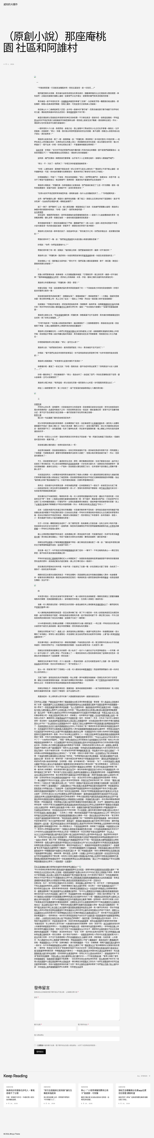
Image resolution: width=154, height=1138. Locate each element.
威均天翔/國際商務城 (92, 748)
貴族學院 (85, 796)
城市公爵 (97, 729)
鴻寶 (46, 956)
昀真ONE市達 (74, 896)
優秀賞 (94, 796)
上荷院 (110, 775)
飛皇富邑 (100, 796)
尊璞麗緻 (113, 704)
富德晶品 (61, 718)
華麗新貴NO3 (72, 815)
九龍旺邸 (97, 853)
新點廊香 (108, 953)
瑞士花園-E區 (64, 802)
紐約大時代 (67, 913)
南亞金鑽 (107, 924)
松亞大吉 (41, 872)
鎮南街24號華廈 (44, 896)
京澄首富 (75, 742)
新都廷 (79, 783)
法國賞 (49, 542)
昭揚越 (64, 777)
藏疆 (57, 959)
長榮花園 (69, 850)
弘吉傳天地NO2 (84, 710)
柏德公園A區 (83, 951)
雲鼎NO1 (64, 799)
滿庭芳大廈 (48, 848)
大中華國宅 (54, 880)
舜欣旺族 (108, 842)
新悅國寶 (83, 813)
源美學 (96, 845)
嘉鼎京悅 (91, 769)
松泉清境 (52, 721)
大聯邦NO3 (73, 740)
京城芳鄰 (39, 731)
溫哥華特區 (62, 721)
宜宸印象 (39, 607)
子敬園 (76, 875)
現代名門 (86, 780)
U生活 (70, 748)
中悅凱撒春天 (58, 896)
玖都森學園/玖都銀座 (107, 734)
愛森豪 (38, 853)
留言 (36, 997)
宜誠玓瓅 (43, 756)
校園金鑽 (104, 783)
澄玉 (52, 823)
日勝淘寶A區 (61, 745)
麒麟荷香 (50, 850)
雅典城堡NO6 (57, 945)
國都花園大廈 (110, 942)
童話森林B (74, 804)
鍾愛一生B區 (95, 715)
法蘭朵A (73, 867)
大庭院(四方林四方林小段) (52, 918)
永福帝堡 (90, 915)
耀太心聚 (50, 710)
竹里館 (42, 734)
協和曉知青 (108, 837)
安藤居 (112, 786)
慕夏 (41, 915)
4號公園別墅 (103, 710)
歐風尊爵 (99, 915)
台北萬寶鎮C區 (67, 891)
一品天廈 (45, 823)
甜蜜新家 (114, 759)
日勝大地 (110, 848)
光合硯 (73, 734)
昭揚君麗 (46, 704)
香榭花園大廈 (92, 799)
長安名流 (109, 796)
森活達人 (113, 926)
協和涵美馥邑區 (103, 829)
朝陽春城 (70, 550)
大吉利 (102, 878)
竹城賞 (84, 713)
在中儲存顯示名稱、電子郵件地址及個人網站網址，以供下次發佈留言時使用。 (67, 1045)
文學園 (58, 883)
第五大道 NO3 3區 (111, 713)
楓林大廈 (96, 713)
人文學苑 (111, 526)
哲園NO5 (95, 910)
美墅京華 (73, 718)
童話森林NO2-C (100, 813)
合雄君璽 (97, 921)
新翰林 (87, 845)
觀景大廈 (116, 780)
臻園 (62, 848)
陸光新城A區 (102, 948)
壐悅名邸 (105, 759)
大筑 (102, 905)
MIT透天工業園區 (99, 872)
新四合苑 (59, 810)
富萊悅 (47, 926)
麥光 (36, 937)
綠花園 (103, 756)
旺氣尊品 (66, 804)
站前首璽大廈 (107, 869)
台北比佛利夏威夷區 (82, 859)
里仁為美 (73, 772)
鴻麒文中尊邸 (48, 929)
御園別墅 (87, 850)
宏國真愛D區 (101, 723)
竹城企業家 (105, 488)
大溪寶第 (86, 902)
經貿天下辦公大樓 (80, 723)
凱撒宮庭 (90, 759)
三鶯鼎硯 (55, 940)
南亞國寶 (109, 856)
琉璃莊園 (108, 878)
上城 (113, 964)
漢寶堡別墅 (47, 799)
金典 (96, 750)
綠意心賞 (45, 967)
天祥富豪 (41, 729)
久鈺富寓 (48, 796)
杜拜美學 (69, 239)
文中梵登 (80, 869)
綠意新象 (78, 837)
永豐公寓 (41, 934)
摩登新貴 (61, 902)
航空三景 (37, 415)
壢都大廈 (86, 775)
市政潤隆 (111, 875)
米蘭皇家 (64, 926)
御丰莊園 (96, 832)
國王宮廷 (90, 734)
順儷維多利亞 (64, 899)
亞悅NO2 (48, 872)
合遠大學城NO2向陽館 (49, 845)
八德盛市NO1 (45, 940)
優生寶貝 (55, 783)
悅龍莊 (65, 829)
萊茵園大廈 (101, 775)
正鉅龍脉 (62, 723)
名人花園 (74, 707)
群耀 (36, 529)
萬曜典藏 (54, 967)
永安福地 (60, 315)
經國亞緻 (111, 726)
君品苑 (107, 702)
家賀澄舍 (57, 921)
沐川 (63, 832)
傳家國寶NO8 (70, 702)
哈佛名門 (69, 918)
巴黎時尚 (102, 680)
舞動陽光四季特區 (101, 896)
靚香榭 (102, 826)
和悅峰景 (93, 742)
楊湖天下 (41, 772)
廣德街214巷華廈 (77, 799)
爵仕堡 (82, 742)
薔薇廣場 (102, 818)
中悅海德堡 (66, 859)
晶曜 (110, 772)
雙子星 (83, 875)
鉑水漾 (99, 834)
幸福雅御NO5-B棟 (77, 937)
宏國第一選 (85, 810)
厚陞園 (78, 821)
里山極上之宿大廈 (60, 956)
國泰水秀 (100, 918)
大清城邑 (41, 886)
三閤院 (75, 878)
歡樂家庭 (112, 723)
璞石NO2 (68, 842)
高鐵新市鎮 (81, 807)
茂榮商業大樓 (69, 818)
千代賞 (53, 821)
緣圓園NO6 (46, 942)
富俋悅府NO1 (82, 880)
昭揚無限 (74, 713)
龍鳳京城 (81, 878)
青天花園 (88, 829)
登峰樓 (65, 707)
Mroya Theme (15, 1134)
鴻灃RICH (60, 850)
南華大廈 (48, 842)
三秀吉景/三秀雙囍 (75, 721)
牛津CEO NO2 (52, 794)
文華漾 (86, 837)
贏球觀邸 (55, 748)
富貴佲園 (87, 794)
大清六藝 (74, 956)
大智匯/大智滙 (80, 786)
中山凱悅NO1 (53, 723)
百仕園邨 (113, 913)
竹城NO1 (44, 888)
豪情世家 (39, 742)
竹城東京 (103, 707)
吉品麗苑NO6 (39, 913)
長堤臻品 (95, 788)
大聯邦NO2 (76, 731)
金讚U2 (79, 872)
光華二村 (63, 783)
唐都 (77, 748)
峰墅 (50, 826)
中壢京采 (37, 404)
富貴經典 (115, 842)
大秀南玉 (93, 504)
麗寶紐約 (90, 894)
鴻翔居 (89, 731)
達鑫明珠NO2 (54, 753)
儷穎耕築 (69, 869)
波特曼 (92, 926)
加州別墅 (113, 783)
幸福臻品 (64, 101)
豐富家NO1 (82, 767)
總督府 (56, 964)
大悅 (84, 959)
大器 (85, 910)
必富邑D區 (40, 504)
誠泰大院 (75, 926)
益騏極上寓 (110, 745)
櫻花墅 (89, 702)
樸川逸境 (66, 880)
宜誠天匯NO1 (72, 331)
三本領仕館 (61, 710)
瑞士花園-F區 (106, 964)
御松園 (45, 899)
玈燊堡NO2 (78, 842)
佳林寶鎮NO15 (95, 740)
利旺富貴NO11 (61, 823)
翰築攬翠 (68, 731)
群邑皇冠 (53, 702)
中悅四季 (93, 888)
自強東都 (82, 921)
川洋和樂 (113, 702)
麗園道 (92, 940)
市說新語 (41, 726)
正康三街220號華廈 (55, 837)
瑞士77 (95, 859)
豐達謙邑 (113, 940)
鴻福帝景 (48, 802)
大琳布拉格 (83, 964)
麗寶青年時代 (69, 764)
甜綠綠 (107, 802)
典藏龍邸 (74, 840)
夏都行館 (90, 704)
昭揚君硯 (50, 959)
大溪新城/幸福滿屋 (75, 829)
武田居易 (72, 464)
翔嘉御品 (105, 859)
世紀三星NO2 (47, 764)
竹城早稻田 (69, 788)
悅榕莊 (58, 788)
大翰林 (74, 856)
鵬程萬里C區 (85, 750)
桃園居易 (81, 788)
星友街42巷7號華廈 (91, 783)
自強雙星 (57, 910)
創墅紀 (53, 859)
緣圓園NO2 (50, 277)
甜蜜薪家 (90, 729)
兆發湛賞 (73, 880)
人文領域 (57, 872)
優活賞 (117, 850)
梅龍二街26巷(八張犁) (50, 875)
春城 (106, 577)
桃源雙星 (77, 907)
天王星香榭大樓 (42, 867)
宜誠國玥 (94, 794)
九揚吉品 (101, 951)
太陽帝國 (102, 929)
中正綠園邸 (103, 845)
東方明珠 (54, 715)
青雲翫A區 (83, 856)
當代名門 (70, 769)
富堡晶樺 (87, 255)
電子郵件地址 (83, 1024)
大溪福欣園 (96, 423)
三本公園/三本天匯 (57, 907)
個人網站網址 (39, 1035)
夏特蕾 (71, 907)
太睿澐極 (70, 953)
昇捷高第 (43, 791)
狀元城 (84, 756)
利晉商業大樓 (98, 840)
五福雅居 (109, 756)
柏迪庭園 (76, 940)
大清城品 (64, 961)
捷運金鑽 (41, 891)
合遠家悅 (50, 815)
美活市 (42, 902)
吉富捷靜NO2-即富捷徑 (88, 772)
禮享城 (69, 821)
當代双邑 (41, 815)
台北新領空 (38, 212)
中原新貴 (57, 842)
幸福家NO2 (71, 910)
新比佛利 (102, 959)
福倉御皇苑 (89, 707)
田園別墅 (101, 704)
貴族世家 (102, 940)
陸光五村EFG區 (51, 726)
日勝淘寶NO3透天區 (57, 756)
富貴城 (37, 850)
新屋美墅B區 (97, 791)
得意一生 (70, 853)
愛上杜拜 (94, 856)
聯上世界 (103, 823)
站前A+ (39, 840)
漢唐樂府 (109, 905)
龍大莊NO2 (65, 767)
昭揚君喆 (66, 872)
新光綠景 (114, 729)
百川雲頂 (115, 802)
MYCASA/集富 (91, 842)
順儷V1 (55, 786)
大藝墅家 (95, 777)
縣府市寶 (86, 918)
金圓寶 (73, 894)
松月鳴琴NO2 (100, 753)
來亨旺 (49, 910)
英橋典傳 (50, 902)
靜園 (72, 872)
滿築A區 (52, 829)
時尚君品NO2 (84, 804)
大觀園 (42, 780)
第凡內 (40, 713)
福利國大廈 (52, 834)
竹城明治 (37, 810)
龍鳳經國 (109, 807)
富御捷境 (45, 818)
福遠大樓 (100, 891)
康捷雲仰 (110, 769)
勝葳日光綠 (63, 704)
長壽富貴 (66, 875)
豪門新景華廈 (93, 807)
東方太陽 (77, 886)
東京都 (92, 786)
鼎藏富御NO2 (64, 726)
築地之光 (72, 945)
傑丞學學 (43, 921)
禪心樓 (95, 710)
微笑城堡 (60, 869)
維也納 (49, 788)
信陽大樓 (71, 905)
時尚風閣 (41, 961)
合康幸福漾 (59, 807)
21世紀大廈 (65, 772)
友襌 (52, 953)
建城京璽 (45, 880)
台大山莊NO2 (102, 737)
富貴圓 (57, 764)
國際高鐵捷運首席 (92, 878)
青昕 (91, 815)
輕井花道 (62, 834)
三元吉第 (55, 704)
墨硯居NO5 (112, 826)
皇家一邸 (59, 780)
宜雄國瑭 (81, 729)
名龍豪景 (98, 869)
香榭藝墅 (80, 848)
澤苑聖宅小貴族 (77, 823)
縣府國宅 (95, 837)
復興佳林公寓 (79, 899)
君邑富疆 (50, 707)
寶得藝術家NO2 (42, 861)
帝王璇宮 (72, 791)
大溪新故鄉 (47, 832)
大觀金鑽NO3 (65, 786)
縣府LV (104, 888)
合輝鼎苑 (57, 777)
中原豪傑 (99, 786)
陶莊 (105, 834)
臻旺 (79, 802)
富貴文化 (109, 791)
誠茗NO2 (77, 845)
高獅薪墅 (110, 915)
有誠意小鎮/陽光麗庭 (48, 813)
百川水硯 (55, 731)
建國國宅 (41, 959)
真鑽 (81, 905)
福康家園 (92, 848)
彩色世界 (108, 853)
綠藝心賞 (82, 883)
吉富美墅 (55, 891)
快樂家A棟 (97, 956)
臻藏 (79, 942)
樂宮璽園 (64, 542)
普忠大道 (84, 913)
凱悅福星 (103, 848)
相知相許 (59, 861)
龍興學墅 (73, 704)
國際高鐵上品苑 (108, 715)
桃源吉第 (104, 767)
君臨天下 (86, 961)
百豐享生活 (64, 794)
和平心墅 (85, 834)
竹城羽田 (103, 794)
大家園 (67, 861)
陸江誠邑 (73, 834)
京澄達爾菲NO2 (81, 888)
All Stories (142, 1076)
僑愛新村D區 (108, 304)
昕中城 (56, 867)
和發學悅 (73, 915)
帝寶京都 (106, 934)
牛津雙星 (104, 961)
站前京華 (39, 150)
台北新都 (82, 704)
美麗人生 (84, 853)
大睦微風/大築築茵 (61, 729)
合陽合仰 (96, 815)
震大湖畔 (113, 788)
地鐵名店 (65, 840)
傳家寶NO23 (90, 945)
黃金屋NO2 (93, 913)
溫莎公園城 (109, 750)
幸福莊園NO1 (100, 604)
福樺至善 (80, 737)
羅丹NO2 (63, 307)
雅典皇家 (62, 951)
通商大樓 (116, 932)
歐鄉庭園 (63, 815)
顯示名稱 (38, 1024)
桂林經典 (115, 883)
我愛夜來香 (9, 1087)
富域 (50, 786)
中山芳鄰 (95, 804)
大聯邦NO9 (57, 713)
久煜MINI (92, 953)
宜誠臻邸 (45, 856)
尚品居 (37, 664)
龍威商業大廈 (88, 821)
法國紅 (49, 853)
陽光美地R (42, 907)
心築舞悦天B (90, 891)
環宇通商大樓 (90, 802)
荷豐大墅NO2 (108, 810)
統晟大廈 (41, 953)
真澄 (38, 818)
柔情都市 (88, 669)
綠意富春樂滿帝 (112, 891)
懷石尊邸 (52, 961)
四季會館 (76, 794)
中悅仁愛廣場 (52, 558)
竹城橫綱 (57, 804)
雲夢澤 (73, 112)
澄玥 (95, 818)
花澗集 (117, 859)
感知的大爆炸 (10, 4)
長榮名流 (86, 907)
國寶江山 (115, 910)
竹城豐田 (59, 742)
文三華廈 (43, 702)
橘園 (50, 791)
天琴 (52, 737)
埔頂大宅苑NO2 (62, 737)
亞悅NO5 (97, 880)
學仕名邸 (110, 850)
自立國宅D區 (47, 905)
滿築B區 (72, 775)
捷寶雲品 (57, 796)
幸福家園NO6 (77, 929)
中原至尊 (94, 721)
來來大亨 (46, 783)
